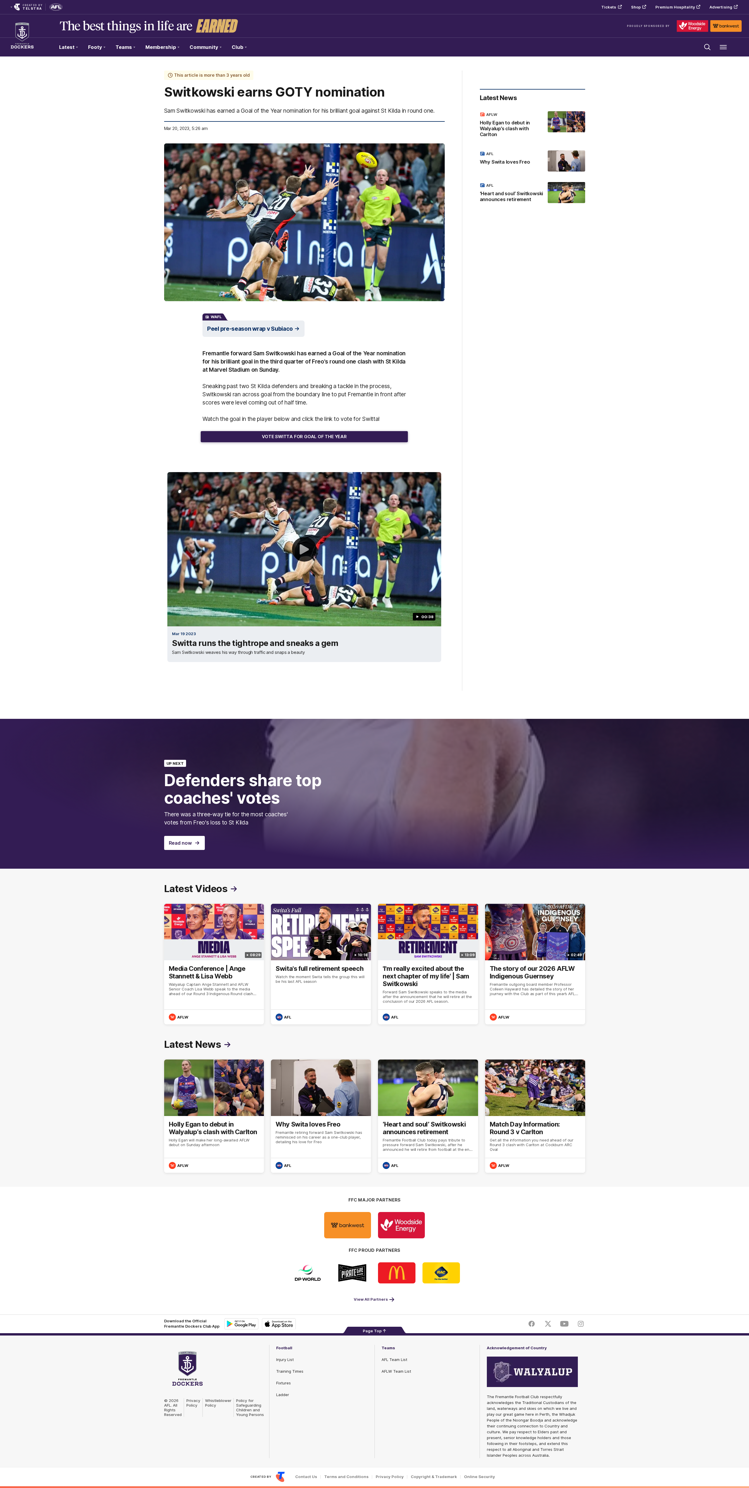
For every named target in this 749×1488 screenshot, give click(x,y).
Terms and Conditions (346, 1477)
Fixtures (283, 1383)
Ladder (282, 1394)
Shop (636, 7)
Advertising (721, 7)
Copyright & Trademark (434, 1477)
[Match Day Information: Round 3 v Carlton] (535, 1116)
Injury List (285, 1359)
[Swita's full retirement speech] (321, 964)
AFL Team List (394, 1359)
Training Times (289, 1371)
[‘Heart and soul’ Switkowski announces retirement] (532, 193)
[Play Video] (304, 549)
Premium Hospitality (675, 7)
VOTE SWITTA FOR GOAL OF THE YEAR (304, 436)
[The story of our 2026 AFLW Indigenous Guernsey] (535, 964)
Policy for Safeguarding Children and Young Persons (250, 1407)
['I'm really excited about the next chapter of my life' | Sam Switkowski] (428, 964)
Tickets (608, 7)
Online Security (479, 1477)
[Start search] (707, 47)
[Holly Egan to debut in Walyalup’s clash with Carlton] (532, 125)
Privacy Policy (193, 1403)
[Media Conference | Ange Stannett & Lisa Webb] (214, 964)
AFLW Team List (396, 1371)
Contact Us (306, 1477)
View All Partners (371, 1299)
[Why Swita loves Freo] (532, 161)
